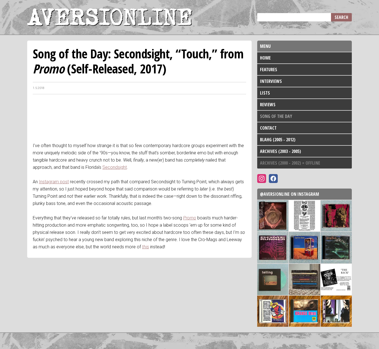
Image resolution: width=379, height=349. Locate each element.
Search (341, 17)
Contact (268, 128)
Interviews (271, 81)
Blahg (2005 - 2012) (277, 140)
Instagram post (54, 181)
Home (265, 58)
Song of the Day (276, 116)
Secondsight (114, 167)
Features (268, 69)
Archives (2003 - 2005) (280, 151)
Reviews (268, 105)
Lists (265, 93)
